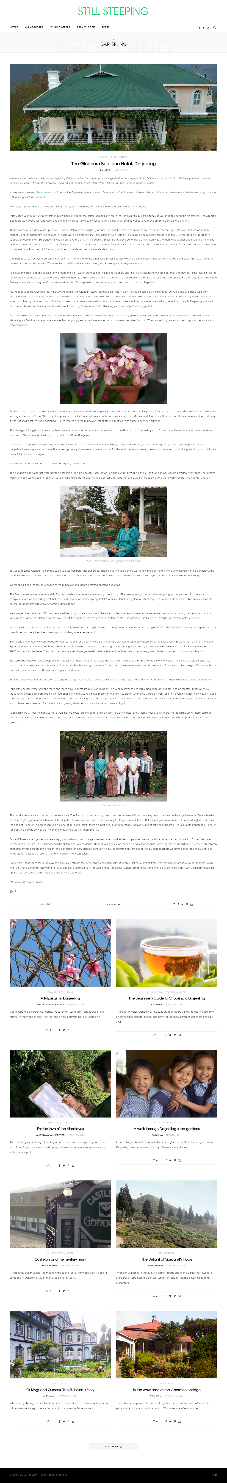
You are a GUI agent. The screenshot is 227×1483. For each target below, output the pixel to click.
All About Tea (34, 27)
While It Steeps (60, 27)
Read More (114, 904)
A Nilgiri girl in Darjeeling (60, 998)
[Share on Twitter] (182, 904)
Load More (112, 1446)
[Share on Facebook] (178, 904)
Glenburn (41, 193)
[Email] (191, 904)
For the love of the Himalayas (60, 1129)
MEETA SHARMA (49, 1265)
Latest (14, 27)
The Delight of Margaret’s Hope (166, 1259)
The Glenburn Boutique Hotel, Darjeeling (113, 163)
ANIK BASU (49, 1396)
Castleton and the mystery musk (60, 1259)
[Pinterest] (187, 904)
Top (215, 1475)
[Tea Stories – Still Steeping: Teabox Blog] (113, 11)
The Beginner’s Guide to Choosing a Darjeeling (167, 998)
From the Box (86, 27)
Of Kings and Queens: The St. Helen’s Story (60, 1390)
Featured (171, 992)
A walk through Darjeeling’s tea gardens (167, 1129)
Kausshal (105, 170)
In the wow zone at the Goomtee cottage (167, 1390)
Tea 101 (106, 27)
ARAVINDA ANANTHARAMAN (50, 1004)
